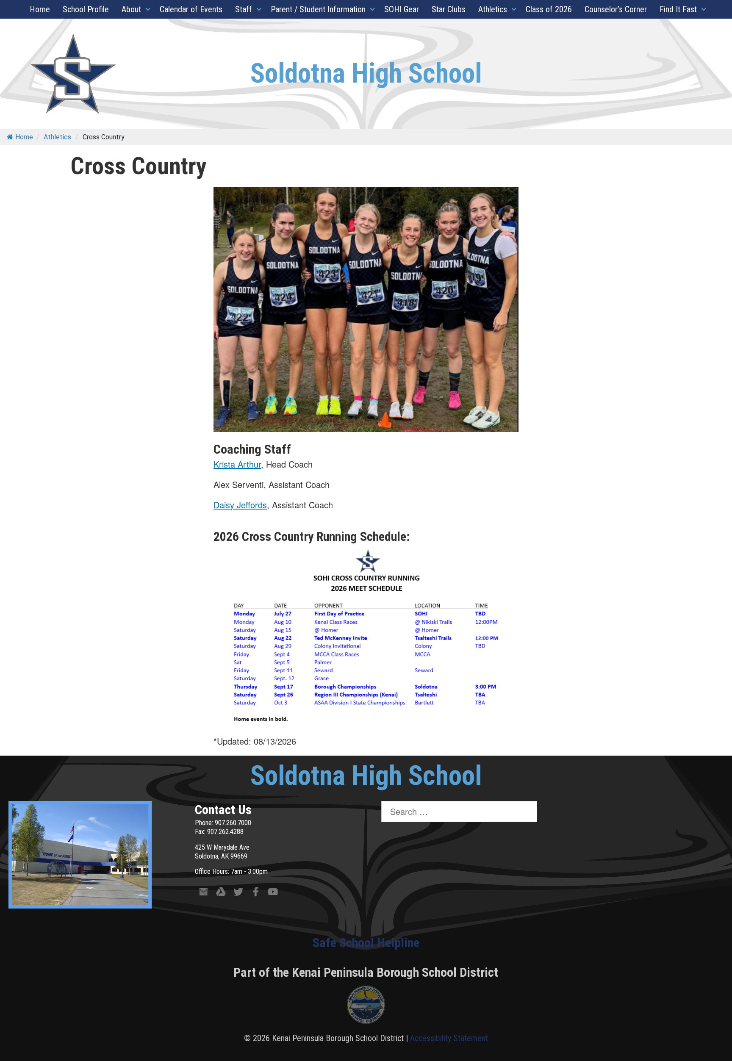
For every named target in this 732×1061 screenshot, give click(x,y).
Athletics (492, 9)
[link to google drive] (221, 893)
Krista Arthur (237, 464)
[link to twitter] (238, 893)
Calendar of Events (191, 9)
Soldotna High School (366, 73)
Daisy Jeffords (240, 505)
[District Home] (366, 1006)
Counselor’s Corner (616, 9)
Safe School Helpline (366, 942)
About (131, 9)
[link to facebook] (255, 893)
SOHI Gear (401, 9)
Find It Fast (678, 9)
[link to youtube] (273, 893)
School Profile (86, 9)
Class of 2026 (549, 9)
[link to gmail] (203, 893)
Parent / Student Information (318, 9)
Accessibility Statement (449, 1038)
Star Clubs (449, 9)
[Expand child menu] (148, 9)
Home (40, 9)
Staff (243, 9)
